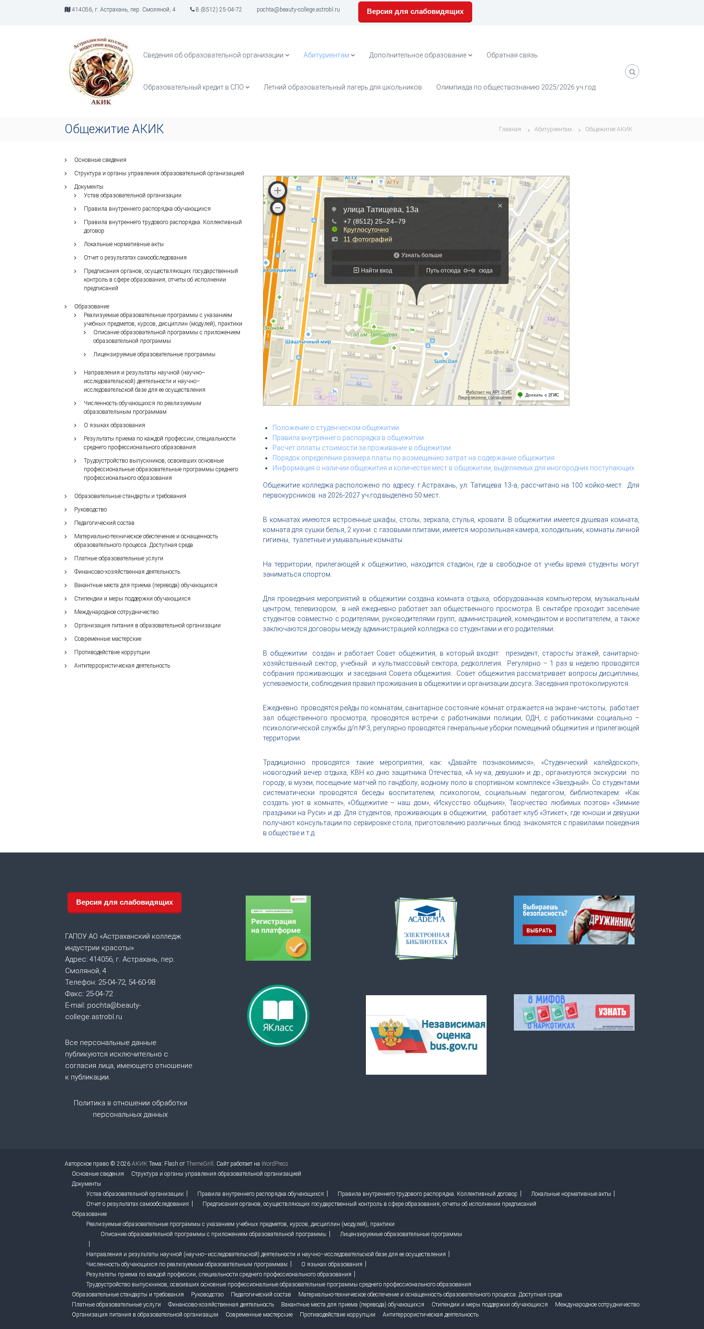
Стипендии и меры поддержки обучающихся (132, 598)
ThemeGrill (200, 1163)
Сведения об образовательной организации (213, 55)
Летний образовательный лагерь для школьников (343, 87)
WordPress (274, 1163)
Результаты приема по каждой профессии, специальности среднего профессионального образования (219, 1274)
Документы (88, 186)
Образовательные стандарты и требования (130, 496)
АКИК (140, 1163)
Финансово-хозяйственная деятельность (127, 571)
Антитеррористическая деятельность (122, 665)
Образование (91, 306)
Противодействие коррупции (112, 652)
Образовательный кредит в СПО (193, 87)
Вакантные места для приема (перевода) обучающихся (145, 585)
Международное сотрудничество (116, 612)
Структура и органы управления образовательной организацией (159, 173)
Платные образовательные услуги (118, 558)
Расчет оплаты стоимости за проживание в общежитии (362, 448)
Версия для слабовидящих (415, 11)
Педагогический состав (104, 523)
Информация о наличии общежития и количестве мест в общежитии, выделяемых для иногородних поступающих (454, 468)
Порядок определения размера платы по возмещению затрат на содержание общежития (414, 458)
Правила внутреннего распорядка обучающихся (147, 208)
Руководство (90, 509)
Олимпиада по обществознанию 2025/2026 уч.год (515, 87)
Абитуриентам (326, 55)
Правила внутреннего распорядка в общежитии (348, 438)
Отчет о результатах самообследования (135, 257)
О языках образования (114, 425)
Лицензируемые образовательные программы (154, 354)
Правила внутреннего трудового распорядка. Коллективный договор (428, 1194)
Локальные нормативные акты (124, 244)
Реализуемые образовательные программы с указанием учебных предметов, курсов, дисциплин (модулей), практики (240, 1224)
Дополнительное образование (417, 55)
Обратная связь (512, 55)
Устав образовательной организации (133, 195)
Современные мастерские (107, 639)
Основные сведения (100, 160)
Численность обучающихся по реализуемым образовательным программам (187, 1264)
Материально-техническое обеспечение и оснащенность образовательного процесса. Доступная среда (430, 1294)
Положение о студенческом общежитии (336, 428)
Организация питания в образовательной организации (147, 625)
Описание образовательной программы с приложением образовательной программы (214, 1234)
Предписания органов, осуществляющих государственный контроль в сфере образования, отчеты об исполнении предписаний (161, 280)
